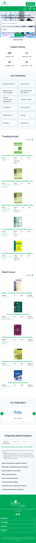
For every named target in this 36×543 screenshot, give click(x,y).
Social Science (25, 123)
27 (14, 318)
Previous (1, 413)
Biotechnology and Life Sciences (26, 92)
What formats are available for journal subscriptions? (15, 467)
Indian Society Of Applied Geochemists (7, 319)
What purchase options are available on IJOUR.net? (14, 463)
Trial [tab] (32, 442)
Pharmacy (6, 123)
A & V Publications (6, 365)
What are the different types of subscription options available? (17, 447)
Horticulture (6, 107)
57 (21, 257)
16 (14, 296)
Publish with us (30, 4)
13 (14, 386)
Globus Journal (5, 296)
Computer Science (26, 99)
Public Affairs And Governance (18, 383)
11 (21, 184)
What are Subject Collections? (9, 474)
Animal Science (25, 84)
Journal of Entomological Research (5, 234)
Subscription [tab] (6, 442)
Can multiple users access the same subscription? (14, 485)
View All (28, 139)
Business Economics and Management (7, 99)
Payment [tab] (25, 442)
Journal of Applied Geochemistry (18, 314)
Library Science (25, 107)
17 (14, 365)
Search (18, 35)
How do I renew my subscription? (10, 478)
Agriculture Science (8, 84)
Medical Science (7, 115)
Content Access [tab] (16, 442)
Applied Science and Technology (8, 92)
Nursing (23, 115)
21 (21, 233)
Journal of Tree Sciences (5, 160)
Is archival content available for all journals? (12, 489)
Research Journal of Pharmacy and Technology (6, 186)
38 (21, 159)
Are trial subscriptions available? (10, 482)
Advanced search (18, 39)
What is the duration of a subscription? (11, 470)
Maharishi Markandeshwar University (5, 342)
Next (34, 413)
